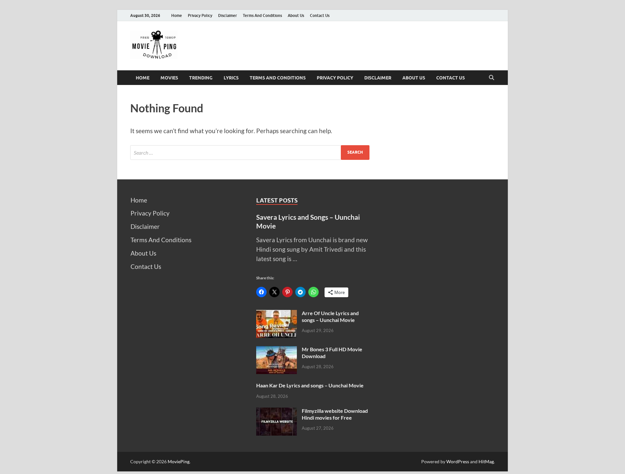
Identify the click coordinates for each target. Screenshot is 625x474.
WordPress (457, 461)
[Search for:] (249, 152)
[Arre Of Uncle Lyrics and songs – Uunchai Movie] (276, 314)
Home (176, 15)
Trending (201, 77)
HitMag (486, 461)
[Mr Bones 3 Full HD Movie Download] (276, 350)
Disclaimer (227, 15)
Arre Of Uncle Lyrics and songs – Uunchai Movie (330, 316)
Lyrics (231, 77)
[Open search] (491, 77)
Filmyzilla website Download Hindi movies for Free (335, 414)
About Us (296, 15)
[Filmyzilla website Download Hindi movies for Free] (276, 412)
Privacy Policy (200, 15)
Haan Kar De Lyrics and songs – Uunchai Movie (310, 385)
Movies (169, 77)
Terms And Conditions (262, 15)
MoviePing (178, 461)
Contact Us (319, 15)
